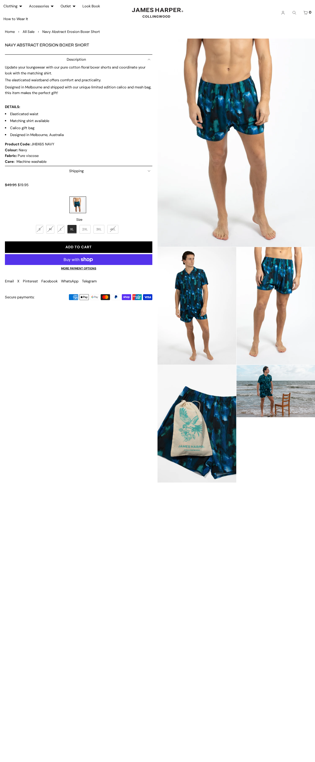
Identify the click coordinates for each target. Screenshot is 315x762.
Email (9, 281)
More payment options (78, 268)
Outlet (66, 6)
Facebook (49, 281)
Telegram (89, 281)
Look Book (91, 6)
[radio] (77, 204)
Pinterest (30, 281)
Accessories (39, 6)
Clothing (10, 6)
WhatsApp (70, 281)
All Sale (28, 31)
